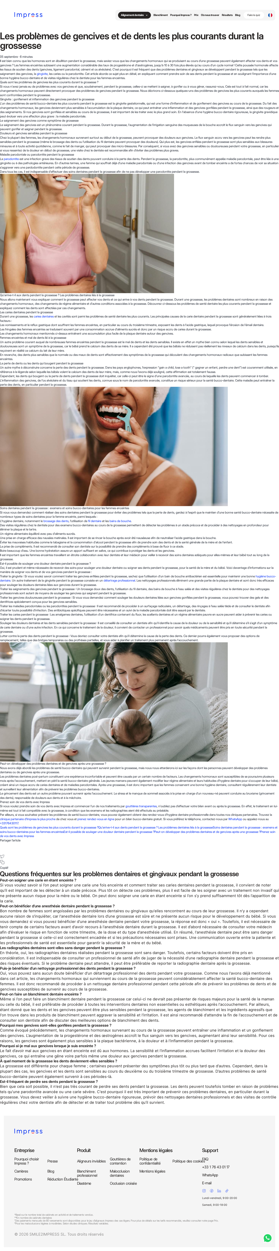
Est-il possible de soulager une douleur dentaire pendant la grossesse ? (109, 832)
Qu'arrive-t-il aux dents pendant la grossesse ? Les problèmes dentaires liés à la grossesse (155, 827)
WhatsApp (235, 819)
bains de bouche (120, 521)
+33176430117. (9, 823)
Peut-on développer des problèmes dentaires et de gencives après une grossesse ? (207, 832)
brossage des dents (56, 521)
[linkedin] (2, 850)
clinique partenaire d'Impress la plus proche (27, 819)
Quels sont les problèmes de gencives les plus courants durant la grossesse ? (49, 827)
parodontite (11, 159)
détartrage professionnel (119, 580)
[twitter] (2, 856)
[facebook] (2, 845)
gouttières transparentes (141, 806)
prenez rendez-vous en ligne (95, 819)
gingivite (42, 74)
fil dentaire (94, 521)
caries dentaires (44, 316)
